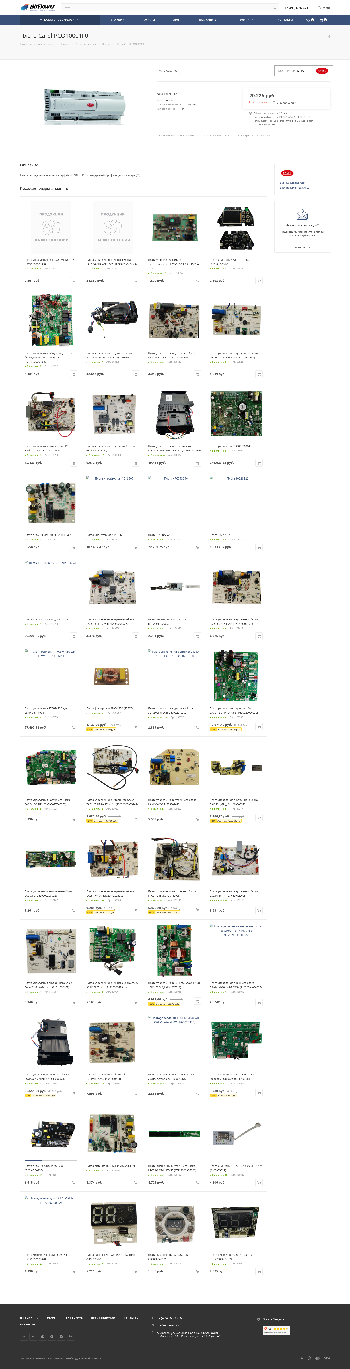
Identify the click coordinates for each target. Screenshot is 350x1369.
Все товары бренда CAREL (294, 187)
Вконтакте (24, 1337)
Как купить (74, 1318)
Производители (103, 1318)
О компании (29, 1318)
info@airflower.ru (168, 1325)
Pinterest (70, 1337)
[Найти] (274, 7)
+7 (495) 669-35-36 (297, 8)
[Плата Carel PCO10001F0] (85, 107)
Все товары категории (292, 182)
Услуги (52, 1318)
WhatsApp (52, 1337)
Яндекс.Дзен (61, 1337)
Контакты (131, 1318)
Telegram (33, 1337)
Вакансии (27, 1324)
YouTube (42, 1337)
